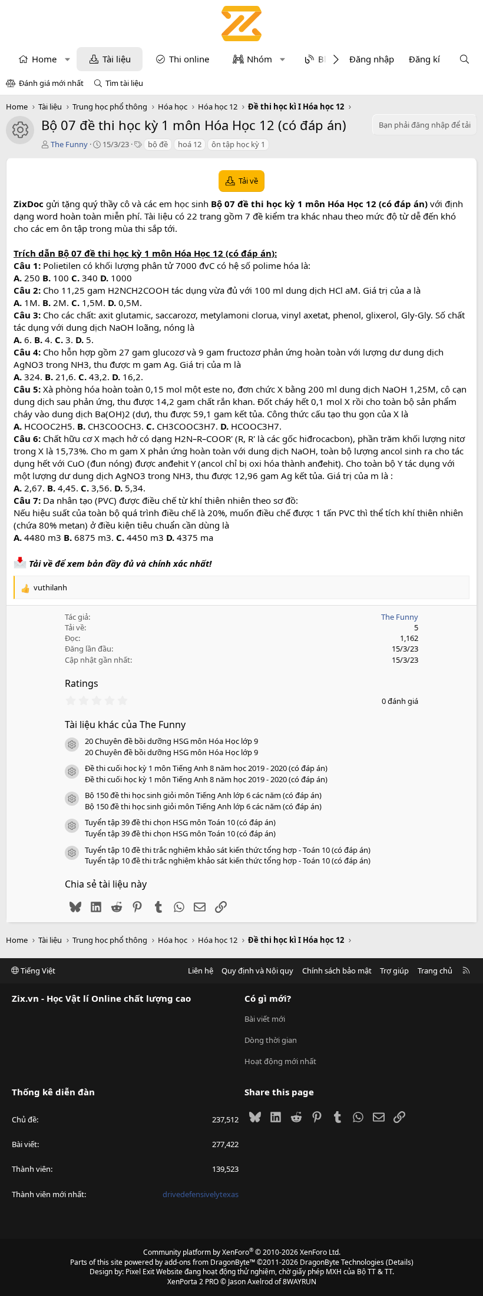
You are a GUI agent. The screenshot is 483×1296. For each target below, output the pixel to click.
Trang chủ (435, 970)
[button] (67, 59)
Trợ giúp (394, 970)
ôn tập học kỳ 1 (238, 144)
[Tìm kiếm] (464, 59)
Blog (327, 59)
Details (399, 1262)
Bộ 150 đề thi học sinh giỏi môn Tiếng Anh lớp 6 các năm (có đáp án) (203, 795)
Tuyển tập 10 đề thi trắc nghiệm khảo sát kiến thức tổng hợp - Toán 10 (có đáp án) (227, 850)
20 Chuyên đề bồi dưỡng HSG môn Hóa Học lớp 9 (171, 741)
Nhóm (259, 59)
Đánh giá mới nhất (51, 83)
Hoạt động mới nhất (280, 1061)
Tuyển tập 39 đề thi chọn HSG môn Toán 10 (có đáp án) (180, 822)
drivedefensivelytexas (201, 1194)
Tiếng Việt (37, 970)
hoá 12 (189, 144)
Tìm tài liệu (124, 83)
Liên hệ (200, 970)
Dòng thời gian (270, 1040)
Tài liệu (116, 59)
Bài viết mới (264, 1018)
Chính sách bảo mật (337, 970)
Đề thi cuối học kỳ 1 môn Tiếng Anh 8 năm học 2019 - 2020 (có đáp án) (206, 768)
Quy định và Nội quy (257, 970)
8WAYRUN (299, 1282)
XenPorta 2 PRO (193, 1282)
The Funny (69, 144)
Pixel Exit (139, 1272)
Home (44, 59)
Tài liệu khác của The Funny (125, 724)
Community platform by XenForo (241, 1252)
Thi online (189, 59)
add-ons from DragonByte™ (209, 1262)
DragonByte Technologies (342, 1262)
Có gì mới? (267, 998)
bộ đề (158, 144)
